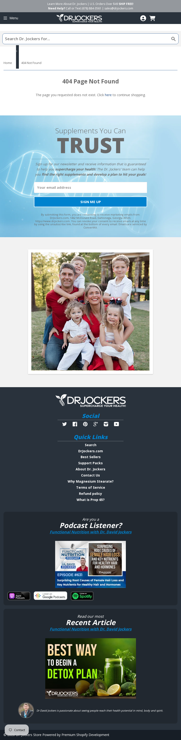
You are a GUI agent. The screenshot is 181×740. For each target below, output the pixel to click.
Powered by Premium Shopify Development (75, 734)
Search (90, 445)
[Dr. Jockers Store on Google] (95, 424)
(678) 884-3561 (91, 8)
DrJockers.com (90, 451)
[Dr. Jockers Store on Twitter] (64, 424)
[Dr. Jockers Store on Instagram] (106, 424)
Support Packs (90, 463)
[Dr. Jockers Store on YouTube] (116, 424)
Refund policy (90, 493)
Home (8, 63)
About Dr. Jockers (90, 469)
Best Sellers (91, 457)
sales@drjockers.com (118, 8)
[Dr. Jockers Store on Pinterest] (85, 424)
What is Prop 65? (91, 499)
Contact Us (90, 475)
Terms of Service (90, 487)
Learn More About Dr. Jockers (67, 4)
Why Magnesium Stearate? (91, 481)
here (108, 95)
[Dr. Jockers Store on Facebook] (75, 424)
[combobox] (90, 38)
